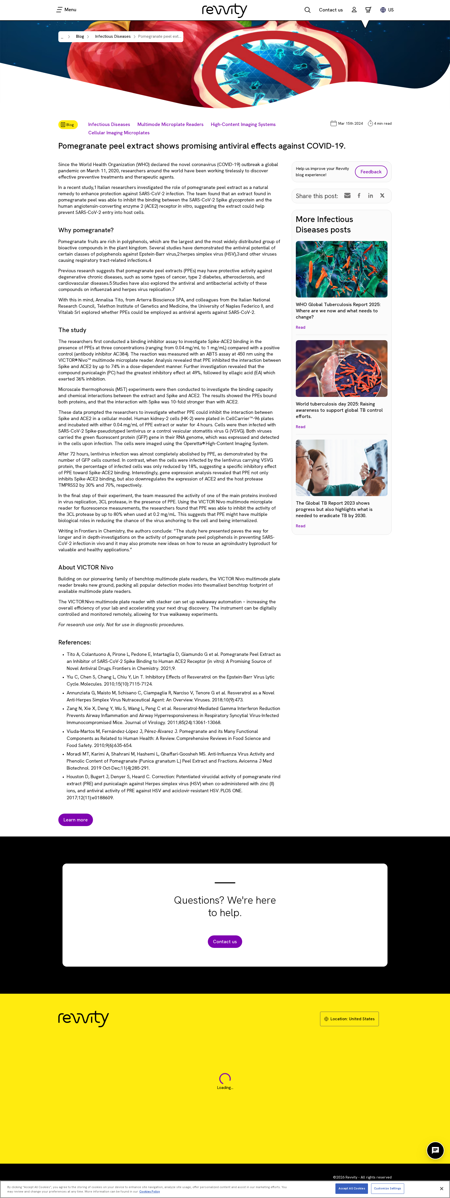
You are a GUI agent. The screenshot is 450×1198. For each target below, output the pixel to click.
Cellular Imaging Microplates (119, 133)
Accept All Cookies (352, 1188)
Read (300, 327)
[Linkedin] (370, 195)
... (62, 37)
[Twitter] (382, 195)
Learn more (76, 820)
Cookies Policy (149, 1192)
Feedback (371, 172)
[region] (225, 1189)
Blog (80, 36)
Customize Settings (387, 1188)
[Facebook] (359, 195)
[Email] (347, 195)
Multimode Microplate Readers (171, 124)
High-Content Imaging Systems (243, 124)
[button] (354, 10)
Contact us (331, 10)
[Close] (441, 1188)
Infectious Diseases (109, 124)
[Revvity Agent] (435, 1150)
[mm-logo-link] (225, 10)
